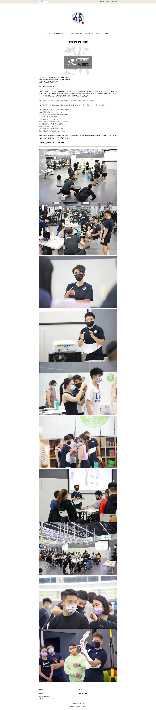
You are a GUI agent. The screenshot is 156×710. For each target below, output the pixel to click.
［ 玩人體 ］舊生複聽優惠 (74, 33)
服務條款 (72, 706)
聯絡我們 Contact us (44, 696)
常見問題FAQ (89, 33)
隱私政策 (78, 706)
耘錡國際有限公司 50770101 (46, 698)
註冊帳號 (107, 1)
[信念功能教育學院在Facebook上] (80, 694)
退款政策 (83, 706)
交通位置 (106, 33)
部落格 (97, 33)
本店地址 (41, 693)
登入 (101, 1)
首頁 (48, 33)
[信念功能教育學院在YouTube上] (86, 694)
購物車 (115, 1)
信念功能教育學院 (58, 33)
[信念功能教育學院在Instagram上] (83, 694)
